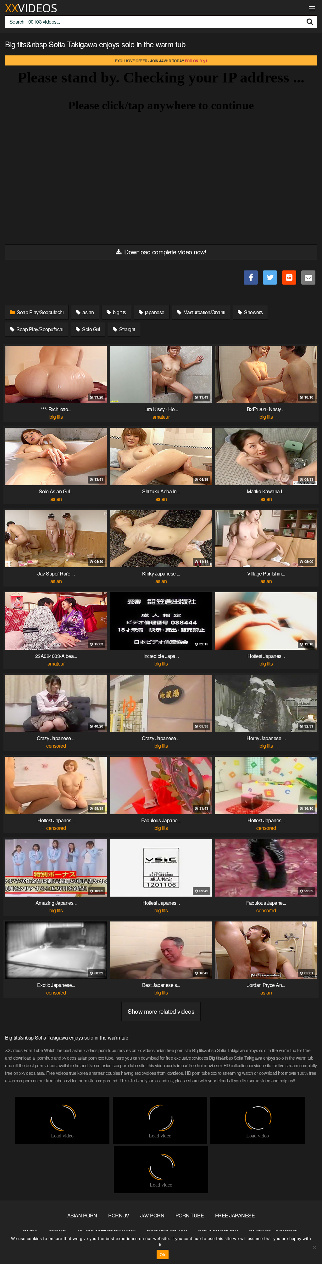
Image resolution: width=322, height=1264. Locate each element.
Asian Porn (82, 1215)
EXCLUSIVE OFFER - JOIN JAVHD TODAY (161, 61)
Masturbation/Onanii (203, 312)
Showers (253, 312)
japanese (154, 312)
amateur (161, 416)
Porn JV (118, 1215)
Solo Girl (90, 329)
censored (56, 745)
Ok (162, 1254)
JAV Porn (152, 1215)
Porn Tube (189, 1215)
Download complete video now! (165, 251)
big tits (119, 312)
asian (87, 312)
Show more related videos (161, 1011)
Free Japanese (235, 1215)
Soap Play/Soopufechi (40, 312)
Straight (126, 329)
